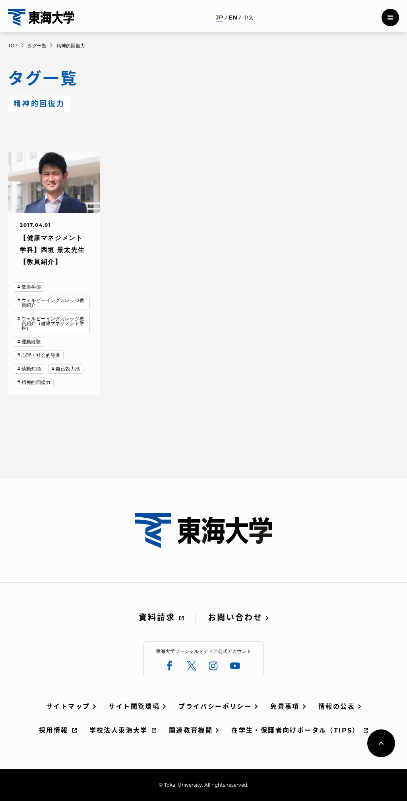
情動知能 (31, 369)
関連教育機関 (191, 730)
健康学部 (31, 287)
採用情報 (53, 730)
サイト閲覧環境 (134, 706)
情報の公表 (336, 706)
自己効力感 (68, 369)
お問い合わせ (235, 617)
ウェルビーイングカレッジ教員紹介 (52, 303)
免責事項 (285, 706)
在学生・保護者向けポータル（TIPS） (295, 730)
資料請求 (157, 617)
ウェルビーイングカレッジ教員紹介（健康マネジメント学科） (52, 323)
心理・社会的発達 (40, 355)
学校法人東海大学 (118, 730)
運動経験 (31, 342)
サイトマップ (68, 706)
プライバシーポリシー (215, 706)
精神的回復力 (35, 382)
